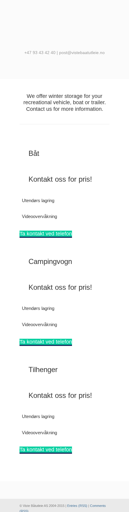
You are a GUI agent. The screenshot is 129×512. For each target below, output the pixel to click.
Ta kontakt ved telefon (46, 234)
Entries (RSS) (77, 505)
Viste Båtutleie (65, 24)
